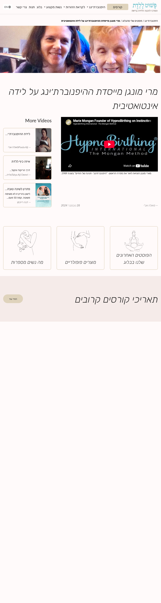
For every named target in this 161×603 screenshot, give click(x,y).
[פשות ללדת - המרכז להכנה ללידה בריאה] (144, 7)
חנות (32, 7)
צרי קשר (21, 7)
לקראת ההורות (75, 7)
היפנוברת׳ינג (97, 7)
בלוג (39, 7)
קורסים (117, 7)
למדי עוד (13, 298)
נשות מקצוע (54, 7)
